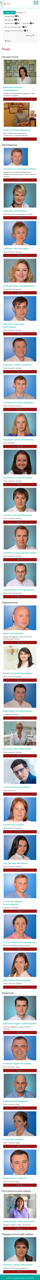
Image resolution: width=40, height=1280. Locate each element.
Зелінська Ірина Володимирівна (19, 285)
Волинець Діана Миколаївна (17, 748)
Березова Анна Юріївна (15, 210)
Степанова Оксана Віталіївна (17, 477)
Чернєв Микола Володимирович (19, 589)
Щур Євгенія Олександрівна (17, 980)
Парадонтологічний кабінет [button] (14, 30)
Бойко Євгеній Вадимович (16, 1101)
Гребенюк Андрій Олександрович (19, 1023)
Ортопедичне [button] (10, 20)
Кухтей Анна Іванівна (13, 824)
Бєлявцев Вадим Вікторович (17, 1063)
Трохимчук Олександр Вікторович (19, 552)
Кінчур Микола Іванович (15, 1178)
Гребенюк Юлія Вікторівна (16, 248)
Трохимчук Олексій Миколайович (19, 168)
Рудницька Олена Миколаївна (18, 439)
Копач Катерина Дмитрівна (16, 129)
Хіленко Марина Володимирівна (19, 942)
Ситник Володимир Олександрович (12, 903)
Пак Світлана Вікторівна (15, 863)
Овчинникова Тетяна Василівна (18, 1221)
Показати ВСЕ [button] (9, 12)
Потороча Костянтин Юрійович (18, 402)
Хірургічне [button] (26, 23)
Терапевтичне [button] (10, 23)
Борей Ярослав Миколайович (17, 710)
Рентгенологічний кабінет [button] (14, 27)
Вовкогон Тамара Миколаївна (18, 1264)
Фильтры (29, 35)
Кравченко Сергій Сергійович (17, 364)
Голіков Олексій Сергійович (16, 786)
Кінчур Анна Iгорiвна (13, 1139)
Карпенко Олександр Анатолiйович (13, 325)
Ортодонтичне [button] (11, 16)
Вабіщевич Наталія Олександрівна (12, 88)
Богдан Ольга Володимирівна (18, 673)
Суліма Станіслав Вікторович (17, 514)
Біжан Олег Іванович (13, 633)
